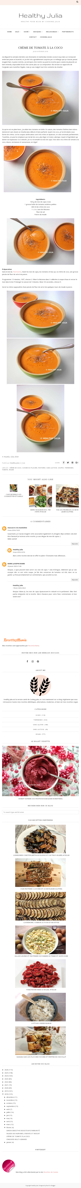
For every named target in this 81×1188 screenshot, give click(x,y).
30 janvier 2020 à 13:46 (14, 566)
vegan (11, 470)
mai (7, 1118)
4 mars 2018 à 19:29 (14, 530)
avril (7, 1121)
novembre (10, 1100)
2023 (6, 1079)
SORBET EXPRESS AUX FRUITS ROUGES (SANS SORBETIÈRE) (41, 799)
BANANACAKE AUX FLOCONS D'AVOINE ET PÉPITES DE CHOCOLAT (41, 1057)
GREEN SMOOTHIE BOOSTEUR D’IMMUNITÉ (23, 1130)
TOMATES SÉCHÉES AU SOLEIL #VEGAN (41, 990)
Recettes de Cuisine (51, 1172)
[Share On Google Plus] (77, 463)
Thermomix (17, 272)
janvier (8, 1142)
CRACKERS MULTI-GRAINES (16, 1139)
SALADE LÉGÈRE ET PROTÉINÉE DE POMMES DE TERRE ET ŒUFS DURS (41, 956)
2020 (6, 1088)
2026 (6, 1070)
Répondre (75, 544)
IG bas (38, 715)
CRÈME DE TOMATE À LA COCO (18, 1136)
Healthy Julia (40, 15)
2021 (6, 1085)
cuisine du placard (29, 468)
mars (8, 1124)
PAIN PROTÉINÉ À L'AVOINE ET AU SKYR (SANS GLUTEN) (41, 889)
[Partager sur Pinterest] (72, 463)
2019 (6, 1091)
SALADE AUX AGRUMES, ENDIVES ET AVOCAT (23, 1133)
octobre (9, 1103)
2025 (6, 1073)
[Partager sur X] (68, 463)
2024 (6, 1076)
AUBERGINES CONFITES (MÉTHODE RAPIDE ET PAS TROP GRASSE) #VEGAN (41, 855)
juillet (8, 1112)
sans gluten (38, 725)
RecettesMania (33, 646)
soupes (61, 468)
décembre (10, 1097)
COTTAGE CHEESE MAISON (41, 1023)
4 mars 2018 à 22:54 (19, 552)
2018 (6, 1094)
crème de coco (15, 468)
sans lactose (51, 468)
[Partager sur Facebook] (63, 463)
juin (7, 1115)
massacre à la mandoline (17, 528)
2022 (6, 1082)
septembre (10, 1106)
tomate (5, 470)
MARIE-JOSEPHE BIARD (16, 564)
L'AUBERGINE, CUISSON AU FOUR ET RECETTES (41, 922)
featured (42, 468)
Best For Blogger (50, 1185)
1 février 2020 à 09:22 (19, 588)
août (8, 1109)
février (8, 1127)
